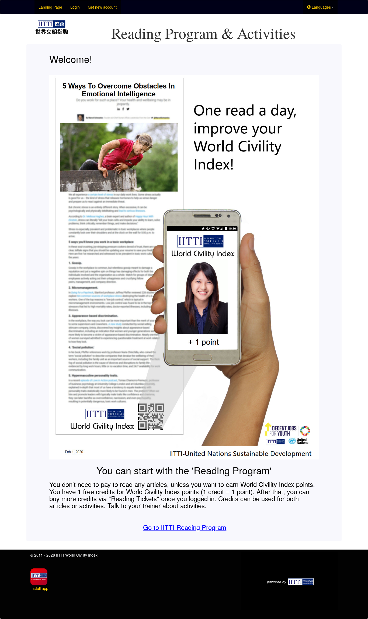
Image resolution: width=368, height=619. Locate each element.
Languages (321, 7)
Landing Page (50, 7)
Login (75, 7)
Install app (39, 588)
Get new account (102, 7)
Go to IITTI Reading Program (184, 527)
